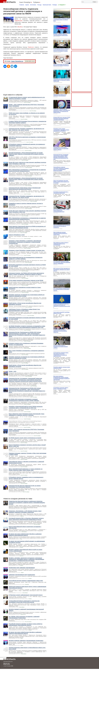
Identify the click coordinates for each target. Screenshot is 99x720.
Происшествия (47, 4)
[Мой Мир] (15, 66)
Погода (39, 4)
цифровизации (18, 20)
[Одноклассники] (8, 66)
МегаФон (20, 26)
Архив (27, 4)
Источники (33, 4)
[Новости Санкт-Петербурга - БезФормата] (8, 1)
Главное (21, 4)
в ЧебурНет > (62, 4)
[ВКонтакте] (5, 66)
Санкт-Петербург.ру (17, 61)
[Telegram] (12, 66)
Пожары (54, 4)
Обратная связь (6, 663)
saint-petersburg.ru (9, 23)
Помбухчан (31, 47)
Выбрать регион (6, 664)
